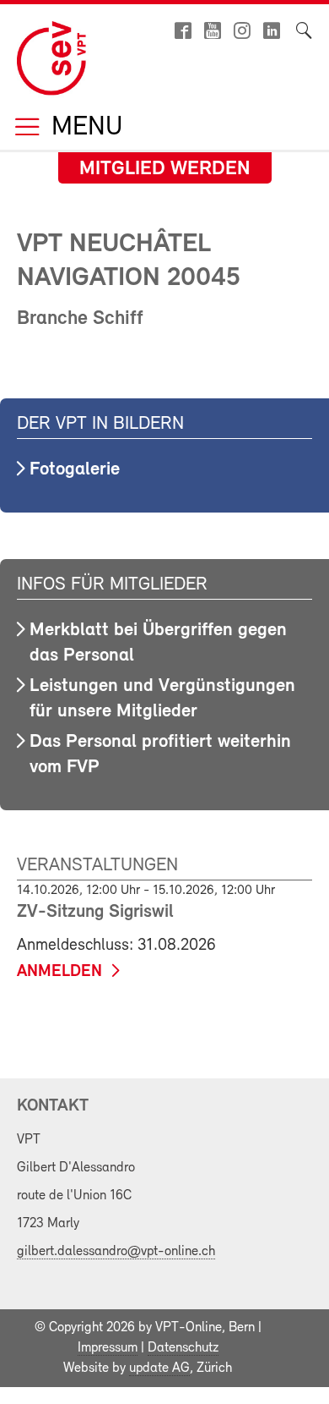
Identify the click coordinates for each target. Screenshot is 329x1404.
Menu (83, 128)
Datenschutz (183, 1348)
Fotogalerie (75, 470)
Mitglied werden (165, 169)
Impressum (108, 1348)
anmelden (59, 971)
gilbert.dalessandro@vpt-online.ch (116, 1252)
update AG (159, 1368)
